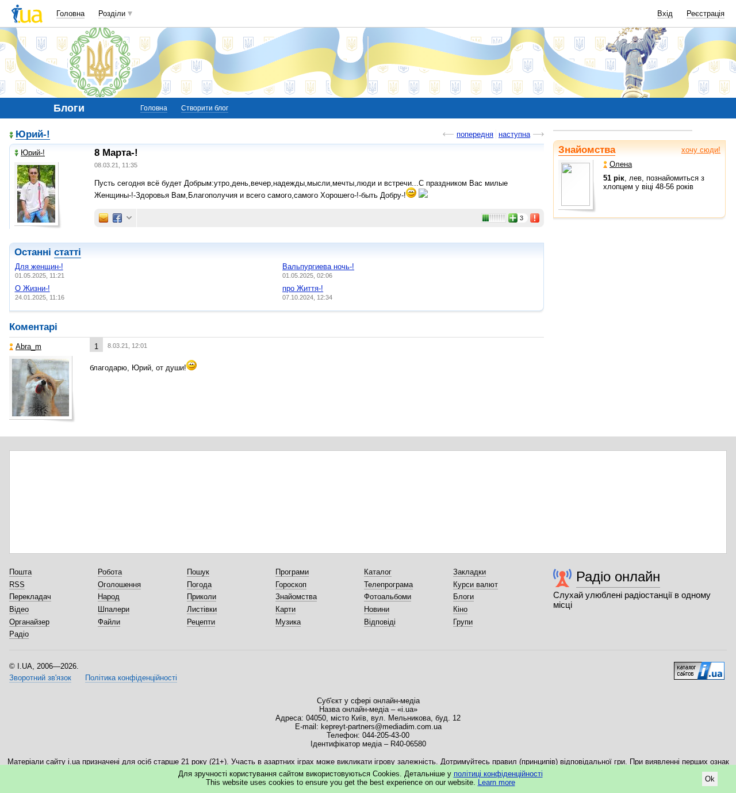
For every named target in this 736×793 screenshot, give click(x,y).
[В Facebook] (117, 218)
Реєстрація (705, 13)
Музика (288, 622)
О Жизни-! (32, 288)
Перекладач (30, 596)
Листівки (202, 609)
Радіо (19, 634)
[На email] (103, 218)
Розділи (111, 13)
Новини (376, 609)
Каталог (378, 572)
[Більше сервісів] (129, 218)
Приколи (201, 596)
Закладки (469, 572)
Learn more (496, 782)
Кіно (460, 609)
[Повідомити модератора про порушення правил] (535, 218)
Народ (109, 596)
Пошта (20, 572)
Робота (110, 572)
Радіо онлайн (618, 576)
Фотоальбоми (387, 596)
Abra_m (28, 346)
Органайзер (29, 622)
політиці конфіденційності (498, 773)
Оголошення (119, 584)
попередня (475, 134)
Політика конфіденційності (131, 677)
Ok (710, 779)
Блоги (463, 596)
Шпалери (113, 609)
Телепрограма (388, 584)
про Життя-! (302, 288)
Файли (109, 622)
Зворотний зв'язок (40, 677)
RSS (17, 584)
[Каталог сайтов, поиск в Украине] (699, 666)
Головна (70, 13)
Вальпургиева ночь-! (318, 266)
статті (67, 252)
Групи (463, 622)
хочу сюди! (700, 149)
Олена (621, 164)
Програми (292, 572)
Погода (199, 584)
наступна (514, 134)
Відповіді (380, 622)
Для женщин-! (39, 266)
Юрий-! (33, 135)
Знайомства (586, 149)
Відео (19, 609)
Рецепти (201, 622)
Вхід (665, 13)
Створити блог (204, 108)
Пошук (198, 572)
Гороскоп (290, 584)
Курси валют (475, 584)
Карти (285, 609)
